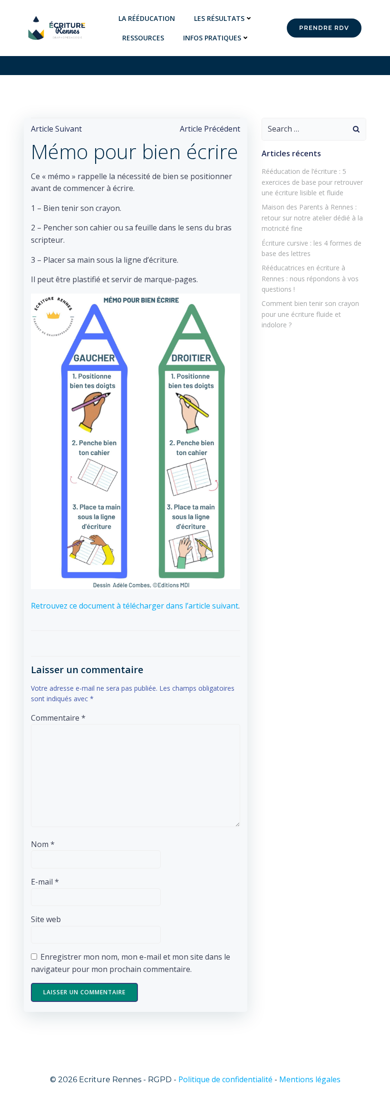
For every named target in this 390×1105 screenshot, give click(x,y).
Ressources (143, 37)
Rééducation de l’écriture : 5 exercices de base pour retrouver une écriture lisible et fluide (312, 182)
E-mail (45, 881)
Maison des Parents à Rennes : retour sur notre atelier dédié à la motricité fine (312, 217)
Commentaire (58, 718)
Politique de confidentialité (225, 1079)
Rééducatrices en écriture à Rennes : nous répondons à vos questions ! (310, 278)
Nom (43, 844)
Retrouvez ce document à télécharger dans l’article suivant (134, 605)
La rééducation (146, 18)
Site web (46, 919)
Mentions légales (310, 1079)
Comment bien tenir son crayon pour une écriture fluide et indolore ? (310, 314)
